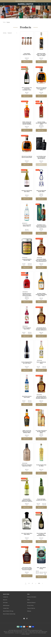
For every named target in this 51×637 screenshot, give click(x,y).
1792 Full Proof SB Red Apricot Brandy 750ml (27, 157)
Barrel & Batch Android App (9, 613)
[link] (25, 12)
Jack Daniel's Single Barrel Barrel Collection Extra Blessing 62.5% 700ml (41, 260)
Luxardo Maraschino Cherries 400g (27, 260)
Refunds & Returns (31, 602)
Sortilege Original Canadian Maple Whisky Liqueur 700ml (41, 294)
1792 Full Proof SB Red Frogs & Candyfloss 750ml (41, 88)
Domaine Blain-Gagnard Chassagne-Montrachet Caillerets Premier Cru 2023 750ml (27, 500)
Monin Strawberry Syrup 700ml (27, 328)
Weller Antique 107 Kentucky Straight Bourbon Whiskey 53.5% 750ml (26, 123)
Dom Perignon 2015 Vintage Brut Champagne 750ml (41, 534)
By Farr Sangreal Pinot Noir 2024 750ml (27, 363)
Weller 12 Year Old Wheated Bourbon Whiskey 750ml (27, 431)
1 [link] (25, 583)
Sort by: (4, 32)
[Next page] (42, 583)
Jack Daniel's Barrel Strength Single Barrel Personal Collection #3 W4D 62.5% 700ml (41, 329)
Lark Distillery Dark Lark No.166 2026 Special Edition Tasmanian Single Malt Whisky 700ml (41, 157)
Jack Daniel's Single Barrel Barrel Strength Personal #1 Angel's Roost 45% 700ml (27, 568)
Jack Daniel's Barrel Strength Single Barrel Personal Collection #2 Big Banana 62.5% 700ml (41, 397)
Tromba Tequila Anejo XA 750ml (41, 465)
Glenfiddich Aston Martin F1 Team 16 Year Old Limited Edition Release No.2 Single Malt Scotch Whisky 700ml (41, 226)
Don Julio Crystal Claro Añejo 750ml (26, 534)
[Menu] (3, 4)
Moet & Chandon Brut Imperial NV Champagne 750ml (27, 88)
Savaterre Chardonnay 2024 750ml (27, 191)
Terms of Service (31, 608)
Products (8, 22)
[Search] (39, 4)
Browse (4, 22)
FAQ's (28, 599)
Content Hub (6, 608)
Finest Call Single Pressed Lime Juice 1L (41, 500)
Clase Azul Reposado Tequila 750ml (41, 191)
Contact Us (5, 596)
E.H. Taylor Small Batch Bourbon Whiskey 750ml (41, 431)
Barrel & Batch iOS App (8, 611)
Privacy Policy (30, 605)
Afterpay (29, 611)
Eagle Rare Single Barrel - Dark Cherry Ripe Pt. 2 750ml (41, 54)
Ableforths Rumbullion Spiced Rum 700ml (27, 465)
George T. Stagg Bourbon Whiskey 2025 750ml (41, 123)
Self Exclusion (6, 605)
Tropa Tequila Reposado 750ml (27, 54)
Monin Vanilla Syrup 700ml (41, 363)
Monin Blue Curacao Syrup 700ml (26, 397)
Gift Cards (5, 602)
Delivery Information (31, 596)
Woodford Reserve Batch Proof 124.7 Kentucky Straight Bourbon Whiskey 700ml (27, 294)
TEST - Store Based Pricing (41, 568)
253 (39, 583)
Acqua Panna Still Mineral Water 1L (27, 225)
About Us (5, 599)
